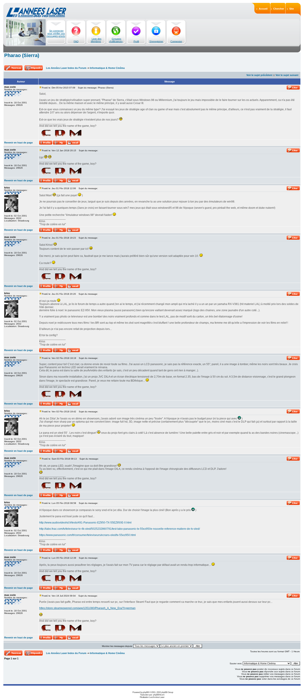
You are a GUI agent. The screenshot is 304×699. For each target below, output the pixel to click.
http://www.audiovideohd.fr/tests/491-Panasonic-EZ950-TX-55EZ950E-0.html (85, 522)
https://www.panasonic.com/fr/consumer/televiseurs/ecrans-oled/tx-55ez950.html (87, 535)
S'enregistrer (156, 41)
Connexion (176, 41)
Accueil (263, 8)
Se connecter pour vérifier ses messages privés (56, 33)
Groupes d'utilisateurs (116, 40)
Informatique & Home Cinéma (107, 68)
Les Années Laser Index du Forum (66, 68)
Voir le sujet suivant (287, 75)
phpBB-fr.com (158, 694)
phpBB (146, 692)
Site (291, 8)
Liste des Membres (96, 40)
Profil (136, 41)
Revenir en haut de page (18, 142)
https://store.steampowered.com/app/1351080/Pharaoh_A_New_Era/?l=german (87, 608)
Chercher (278, 8)
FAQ (76, 41)
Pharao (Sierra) (21, 55)
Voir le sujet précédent (259, 75)
